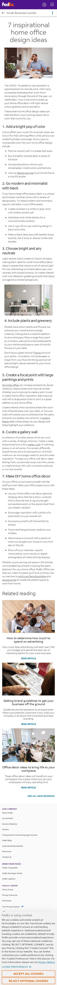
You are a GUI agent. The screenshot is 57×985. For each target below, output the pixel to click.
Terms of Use (7, 889)
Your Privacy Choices (11, 907)
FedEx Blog (7, 840)
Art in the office (10, 385)
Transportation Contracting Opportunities (19, 835)
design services (25, 172)
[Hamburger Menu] (52, 2)
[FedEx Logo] (9, 4)
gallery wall (34, 444)
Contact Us (6, 857)
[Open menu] (52, 12)
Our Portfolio (7, 818)
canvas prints (9, 579)
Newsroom (6, 851)
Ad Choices (6, 901)
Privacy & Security (9, 895)
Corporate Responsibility (12, 846)
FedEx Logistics (8, 879)
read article (28, 658)
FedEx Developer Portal (12, 873)
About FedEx (7, 813)
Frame (37, 352)
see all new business (41, 796)
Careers (5, 829)
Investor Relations (9, 824)
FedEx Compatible (10, 868)
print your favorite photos (32, 576)
